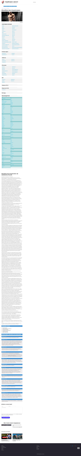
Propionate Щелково (5, 331)
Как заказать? (3, 446)
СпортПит (5, 6)
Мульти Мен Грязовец (5, 329)
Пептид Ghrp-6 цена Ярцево (5, 431)
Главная (2, 445)
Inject (10, 6)
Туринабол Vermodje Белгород (6, 330)
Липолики (15, 6)
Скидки (2, 448)
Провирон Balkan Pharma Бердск (6, 328)
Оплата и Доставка (3, 447)
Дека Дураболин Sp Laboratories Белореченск (5, 440)
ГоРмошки (12, 6)
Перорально (7, 6)
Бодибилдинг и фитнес (11, 1)
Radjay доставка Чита (5, 332)
